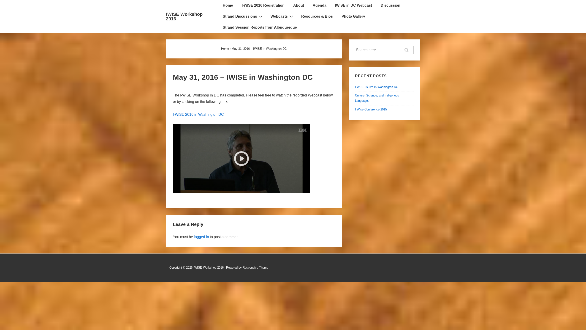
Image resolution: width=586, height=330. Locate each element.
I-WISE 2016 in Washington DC (198, 114)
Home (228, 5)
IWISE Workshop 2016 (184, 16)
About (298, 5)
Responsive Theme (255, 267)
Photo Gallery (353, 16)
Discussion (390, 5)
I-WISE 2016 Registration (263, 5)
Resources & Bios (317, 16)
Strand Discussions (240, 16)
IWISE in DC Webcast (353, 5)
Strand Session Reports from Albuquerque (260, 27)
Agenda (319, 5)
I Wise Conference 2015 (371, 109)
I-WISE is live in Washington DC (376, 87)
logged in (201, 237)
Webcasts (279, 16)
